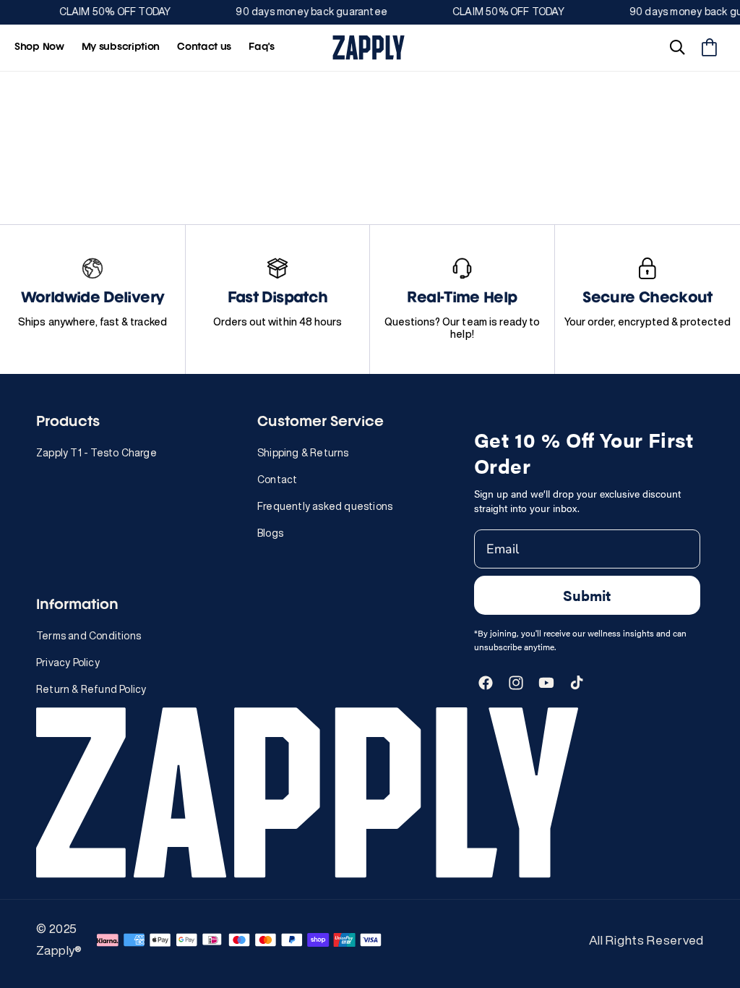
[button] (677, 48)
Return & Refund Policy (91, 689)
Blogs (270, 533)
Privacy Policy (68, 662)
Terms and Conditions (88, 636)
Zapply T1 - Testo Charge (96, 453)
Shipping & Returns (303, 453)
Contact (277, 479)
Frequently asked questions (324, 506)
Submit (587, 594)
